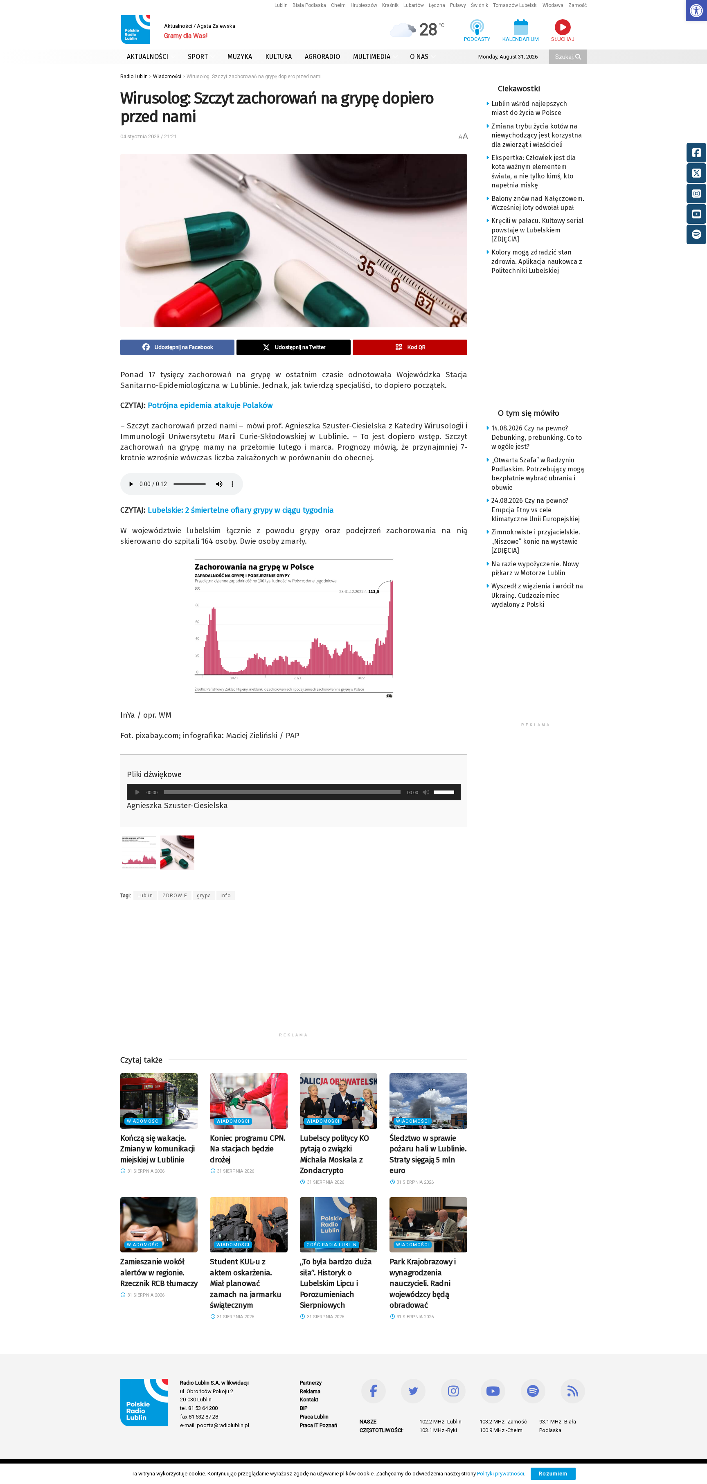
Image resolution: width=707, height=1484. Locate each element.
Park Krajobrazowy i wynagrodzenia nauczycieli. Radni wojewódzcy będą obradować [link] (423, 1283)
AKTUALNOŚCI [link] (147, 57)
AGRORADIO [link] (322, 57)
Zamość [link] (577, 5)
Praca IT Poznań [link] (318, 1425)
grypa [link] (204, 896)
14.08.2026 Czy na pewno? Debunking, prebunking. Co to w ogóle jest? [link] (536, 437)
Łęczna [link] (437, 5)
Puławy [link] (458, 5)
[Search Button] (579, 57)
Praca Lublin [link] (314, 1417)
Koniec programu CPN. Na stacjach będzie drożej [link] (247, 1148)
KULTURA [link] (278, 57)
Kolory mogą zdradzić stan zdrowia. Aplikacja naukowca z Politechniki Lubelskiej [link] (536, 261)
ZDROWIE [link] (174, 896)
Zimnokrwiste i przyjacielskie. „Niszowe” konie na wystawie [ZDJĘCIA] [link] (535, 541)
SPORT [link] (198, 57)
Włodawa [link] (553, 5)
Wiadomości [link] (143, 1121)
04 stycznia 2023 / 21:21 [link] (148, 136)
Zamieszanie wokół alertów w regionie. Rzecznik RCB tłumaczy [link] (159, 1272)
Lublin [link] (281, 5)
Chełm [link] (338, 5)
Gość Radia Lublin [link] (331, 1245)
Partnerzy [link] (311, 1383)
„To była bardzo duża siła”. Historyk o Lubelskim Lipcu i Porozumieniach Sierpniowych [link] (336, 1283)
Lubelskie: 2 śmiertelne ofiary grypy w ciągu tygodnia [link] (241, 510)
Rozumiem (553, 1473)
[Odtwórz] (137, 792)
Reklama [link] (310, 1391)
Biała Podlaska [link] (309, 5)
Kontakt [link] (309, 1399)
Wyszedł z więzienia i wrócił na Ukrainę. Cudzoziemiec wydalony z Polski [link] (537, 595)
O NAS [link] (419, 57)
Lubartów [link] (413, 5)
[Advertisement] (293, 971)
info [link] (226, 896)
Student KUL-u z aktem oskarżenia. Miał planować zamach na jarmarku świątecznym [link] (245, 1283)
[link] (696, 10)
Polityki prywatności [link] (500, 1473)
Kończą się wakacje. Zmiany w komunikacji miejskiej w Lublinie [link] (157, 1148)
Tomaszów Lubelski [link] (515, 5)
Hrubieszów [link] (364, 5)
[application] (294, 792)
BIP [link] (303, 1408)
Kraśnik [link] (390, 5)
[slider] (445, 791)
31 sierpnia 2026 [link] (145, 1171)
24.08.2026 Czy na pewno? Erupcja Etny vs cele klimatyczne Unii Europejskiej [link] (535, 510)
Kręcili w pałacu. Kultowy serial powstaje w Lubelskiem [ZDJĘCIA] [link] (537, 230)
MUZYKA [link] (239, 57)
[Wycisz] (426, 792)
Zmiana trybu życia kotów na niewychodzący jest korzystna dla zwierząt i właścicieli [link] (536, 135)
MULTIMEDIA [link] (371, 57)
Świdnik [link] (479, 5)
